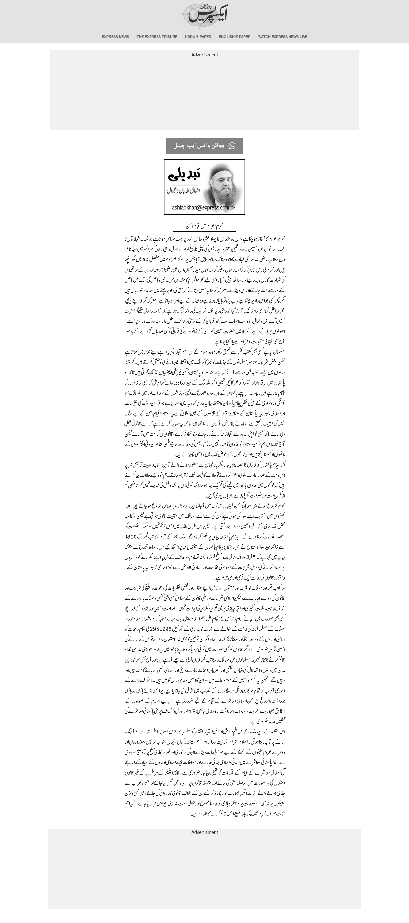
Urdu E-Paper (198, 37)
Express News (115, 37)
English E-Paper (235, 37)
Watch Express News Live (282, 37)
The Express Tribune (157, 37)
